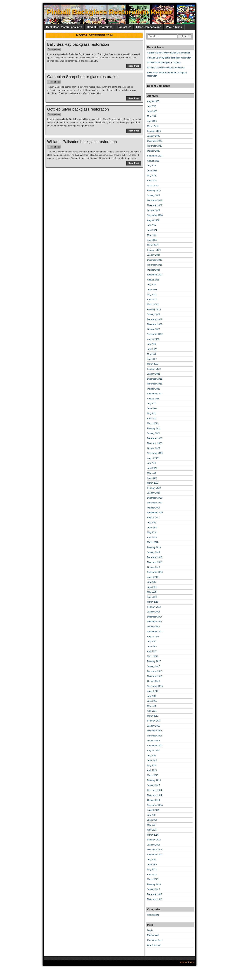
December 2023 (154, 260)
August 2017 (153, 636)
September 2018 (155, 572)
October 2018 (153, 567)
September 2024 (155, 215)
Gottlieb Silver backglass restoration (78, 109)
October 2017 (153, 626)
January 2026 (153, 136)
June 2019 (152, 527)
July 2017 (151, 641)
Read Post (133, 66)
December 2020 (154, 438)
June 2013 (152, 864)
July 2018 (151, 582)
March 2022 (152, 364)
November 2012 (154, 899)
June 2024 (152, 230)
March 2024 (152, 245)
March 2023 (152, 304)
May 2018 (151, 592)
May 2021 (151, 413)
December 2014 (154, 790)
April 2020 (152, 478)
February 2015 (154, 780)
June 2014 (152, 820)
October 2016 (153, 681)
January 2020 (153, 493)
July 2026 (151, 106)
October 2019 (153, 508)
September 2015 (155, 745)
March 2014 (152, 835)
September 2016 (155, 686)
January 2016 (153, 726)
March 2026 (152, 126)
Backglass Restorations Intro (64, 27)
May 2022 (151, 354)
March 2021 (152, 423)
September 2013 (155, 854)
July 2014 (151, 815)
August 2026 (153, 101)
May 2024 (151, 235)
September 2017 (155, 631)
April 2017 (152, 651)
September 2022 (155, 334)
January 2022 (153, 374)
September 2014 (155, 805)
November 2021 (154, 384)
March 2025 (152, 185)
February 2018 (154, 607)
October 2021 (153, 389)
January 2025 (153, 195)
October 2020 (153, 448)
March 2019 (152, 542)
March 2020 (152, 483)
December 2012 (154, 894)
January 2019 (153, 552)
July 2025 (151, 165)
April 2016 (152, 711)
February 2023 (154, 309)
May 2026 (151, 116)
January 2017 (153, 666)
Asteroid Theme (187, 962)
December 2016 (154, 671)
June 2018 (152, 587)
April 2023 (152, 299)
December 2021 (154, 379)
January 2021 (153, 433)
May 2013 (151, 869)
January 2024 (153, 255)
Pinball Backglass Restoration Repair (110, 12)
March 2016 (152, 716)
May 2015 (151, 765)
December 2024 (154, 200)
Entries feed (153, 935)
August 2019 (153, 517)
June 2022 (152, 349)
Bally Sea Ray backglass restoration (78, 44)
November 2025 (154, 146)
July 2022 (151, 344)
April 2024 (152, 240)
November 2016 (154, 676)
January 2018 (153, 612)
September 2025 (155, 156)
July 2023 (151, 284)
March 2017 (152, 656)
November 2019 (154, 502)
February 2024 (154, 250)
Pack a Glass (174, 27)
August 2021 (153, 398)
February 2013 (154, 884)
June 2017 (152, 646)
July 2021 (151, 403)
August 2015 (153, 750)
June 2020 (152, 468)
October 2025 (153, 151)
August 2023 (153, 280)
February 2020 (154, 488)
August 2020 (153, 458)
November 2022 (154, 324)
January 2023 (153, 314)
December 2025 (154, 141)
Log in (150, 930)
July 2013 (151, 859)
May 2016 (151, 706)
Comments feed (154, 940)
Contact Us (124, 27)
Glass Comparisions (148, 27)
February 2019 (154, 547)
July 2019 (151, 522)
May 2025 (151, 175)
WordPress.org (154, 945)
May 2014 (151, 825)
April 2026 (152, 121)
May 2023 (151, 294)
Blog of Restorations (100, 27)
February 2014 (154, 840)
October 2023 (153, 270)
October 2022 (153, 329)
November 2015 (154, 736)
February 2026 (154, 131)
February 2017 (154, 661)
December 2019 (154, 498)
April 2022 (152, 359)
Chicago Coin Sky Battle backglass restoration (169, 58)
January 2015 (153, 785)
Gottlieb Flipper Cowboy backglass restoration (168, 53)
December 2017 (154, 617)
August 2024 (153, 220)
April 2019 (152, 537)
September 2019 (155, 512)
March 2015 (152, 775)
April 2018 (152, 597)
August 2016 (153, 691)
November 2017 (154, 621)
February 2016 (154, 721)
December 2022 (154, 319)
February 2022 (154, 369)
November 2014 (154, 795)
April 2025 (152, 180)
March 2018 (152, 602)
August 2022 (153, 339)
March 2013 (152, 879)
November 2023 (154, 265)
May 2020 (151, 473)
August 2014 (153, 810)
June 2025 (152, 170)
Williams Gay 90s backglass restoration (166, 67)
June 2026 (152, 111)
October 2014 (153, 800)
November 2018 (154, 562)
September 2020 (155, 453)
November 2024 (154, 205)
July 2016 (151, 696)
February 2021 (154, 428)
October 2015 (153, 740)
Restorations (54, 49)
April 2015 (152, 770)
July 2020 (151, 463)
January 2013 (153, 889)
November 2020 (154, 443)
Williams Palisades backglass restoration (82, 141)
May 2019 (151, 532)
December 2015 (154, 730)
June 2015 (152, 760)
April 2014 (152, 830)
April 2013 (152, 874)
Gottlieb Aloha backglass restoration (164, 62)
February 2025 (154, 190)
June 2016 (152, 701)
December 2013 (154, 849)
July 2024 (151, 225)
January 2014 (153, 845)
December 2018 (154, 557)
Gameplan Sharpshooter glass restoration (83, 76)
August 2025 (153, 161)
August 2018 (153, 577)
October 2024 (153, 210)
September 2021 (155, 393)
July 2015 (151, 755)
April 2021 (152, 418)
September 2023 (155, 274)
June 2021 (152, 408)
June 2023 (152, 289)
